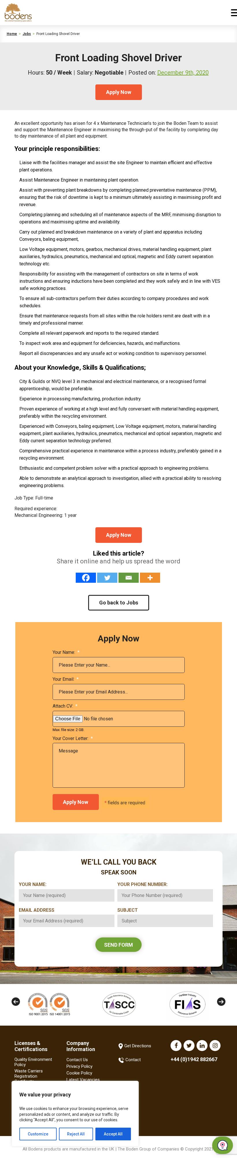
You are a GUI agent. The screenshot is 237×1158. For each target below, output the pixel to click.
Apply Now (118, 92)
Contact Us (77, 1059)
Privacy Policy (79, 1066)
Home (12, 34)
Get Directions (137, 1045)
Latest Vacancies (83, 1079)
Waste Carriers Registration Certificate (28, 1076)
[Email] (128, 578)
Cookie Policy (79, 1073)
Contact (133, 1059)
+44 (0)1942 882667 (194, 1059)
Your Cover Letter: (73, 738)
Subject (129, 910)
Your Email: (66, 679)
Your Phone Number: (144, 884)
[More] (150, 578)
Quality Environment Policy (33, 1062)
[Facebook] (86, 578)
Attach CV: (65, 706)
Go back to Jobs (118, 603)
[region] (75, 1113)
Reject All (76, 1134)
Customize (38, 1134)
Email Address (39, 910)
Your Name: (66, 652)
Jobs (27, 34)
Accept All (113, 1134)
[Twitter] (107, 578)
